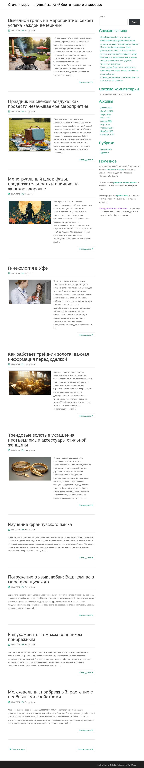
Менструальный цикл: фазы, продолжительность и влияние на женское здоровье (43, 183)
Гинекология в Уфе (28, 267)
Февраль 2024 (106, 127)
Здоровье (29, 194)
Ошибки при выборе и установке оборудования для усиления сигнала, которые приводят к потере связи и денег (119, 40)
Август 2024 (105, 114)
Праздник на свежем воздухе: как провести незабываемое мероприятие (48, 103)
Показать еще (18, 749)
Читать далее (85, 82)
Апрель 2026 (106, 107)
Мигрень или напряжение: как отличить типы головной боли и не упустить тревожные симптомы (118, 60)
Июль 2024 (105, 117)
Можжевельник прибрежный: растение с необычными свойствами (50, 694)
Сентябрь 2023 (107, 134)
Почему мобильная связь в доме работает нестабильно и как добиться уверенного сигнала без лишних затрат (118, 50)
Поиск (102, 16)
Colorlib (113, 765)
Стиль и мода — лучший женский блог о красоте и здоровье (55, 4)
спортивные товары (114, 169)
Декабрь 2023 (106, 131)
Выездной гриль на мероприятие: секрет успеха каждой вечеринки (51, 22)
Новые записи (85, 749)
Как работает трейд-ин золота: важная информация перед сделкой (48, 356)
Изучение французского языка (40, 524)
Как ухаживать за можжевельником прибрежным (45, 636)
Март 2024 (105, 124)
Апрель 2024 (106, 120)
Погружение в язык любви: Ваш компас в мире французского (51, 579)
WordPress (132, 765)
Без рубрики (30, 30)
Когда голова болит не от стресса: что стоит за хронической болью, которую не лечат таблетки (119, 70)
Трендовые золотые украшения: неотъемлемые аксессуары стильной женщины (47, 439)
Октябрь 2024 (106, 111)
